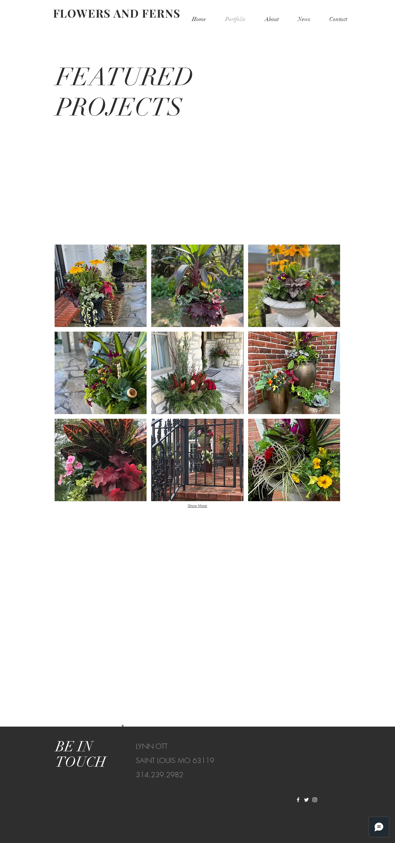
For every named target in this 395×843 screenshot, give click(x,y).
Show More (197, 506)
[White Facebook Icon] (298, 800)
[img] (101, 286)
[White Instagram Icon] (315, 800)
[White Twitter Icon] (306, 800)
